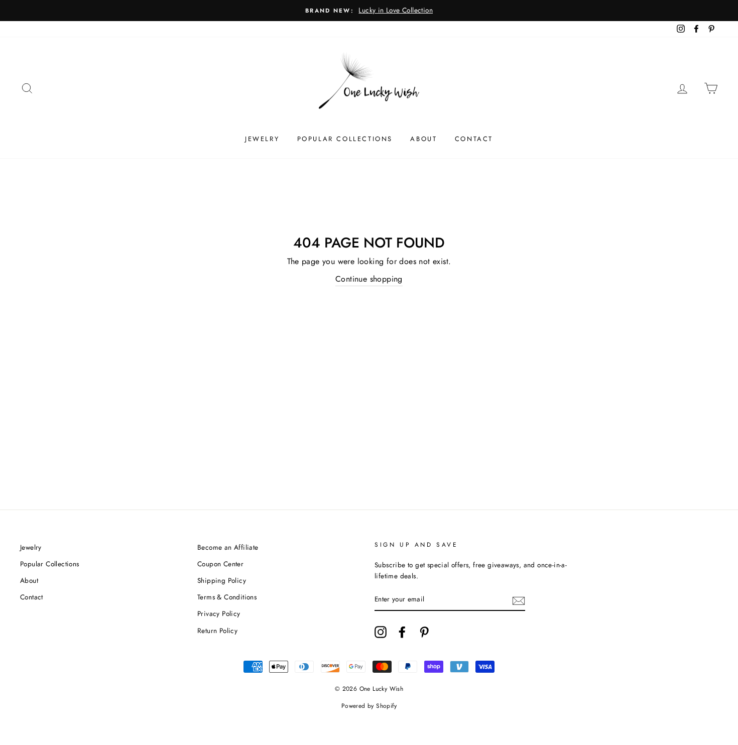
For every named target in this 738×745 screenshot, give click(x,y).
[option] (369, 10)
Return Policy (217, 631)
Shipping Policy (221, 580)
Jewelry (262, 139)
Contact (474, 139)
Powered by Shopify (369, 705)
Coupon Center (220, 564)
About (423, 139)
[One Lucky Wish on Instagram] (381, 632)
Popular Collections (345, 139)
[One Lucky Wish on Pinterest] (424, 632)
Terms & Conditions (227, 597)
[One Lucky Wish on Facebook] (402, 632)
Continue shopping (369, 279)
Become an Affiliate (228, 547)
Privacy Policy (218, 613)
